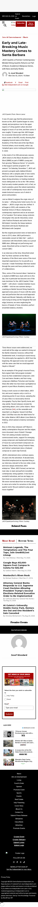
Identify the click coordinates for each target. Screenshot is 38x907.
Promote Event (19, 790)
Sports (19, 793)
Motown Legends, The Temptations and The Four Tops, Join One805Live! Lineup (18, 551)
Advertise (19, 825)
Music (25, 37)
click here (9, 895)
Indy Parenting (19, 802)
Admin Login (19, 845)
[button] (19, 734)
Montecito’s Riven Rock (16, 575)
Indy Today (10, 695)
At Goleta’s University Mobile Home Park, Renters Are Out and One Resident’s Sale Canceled (18, 609)
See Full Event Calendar (19, 630)
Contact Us (19, 812)
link (14, 409)
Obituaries (19, 819)
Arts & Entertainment (11, 37)
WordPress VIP (8, 898)
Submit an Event (17, 16)
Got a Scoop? (31, 24)
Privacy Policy (5, 877)
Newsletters (26, 16)
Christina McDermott (13, 616)
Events (19, 796)
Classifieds (19, 822)
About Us (19, 809)
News (19, 774)
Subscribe (20, 23)
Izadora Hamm (10, 571)
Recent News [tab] (25, 541)
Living (19, 780)
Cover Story (19, 806)
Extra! (9, 699)
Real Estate (19, 799)
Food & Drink (19, 783)
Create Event (19, 837)
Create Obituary (19, 840)
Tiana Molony (10, 558)
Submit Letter (19, 843)
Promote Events (19, 828)
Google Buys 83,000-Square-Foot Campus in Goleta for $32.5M (16, 565)
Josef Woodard (17, 73)
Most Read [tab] (8, 541)
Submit (9, 714)
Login (34, 16)
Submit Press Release (19, 815)
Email (7, 704)
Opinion (19, 786)
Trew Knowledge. (23, 895)
